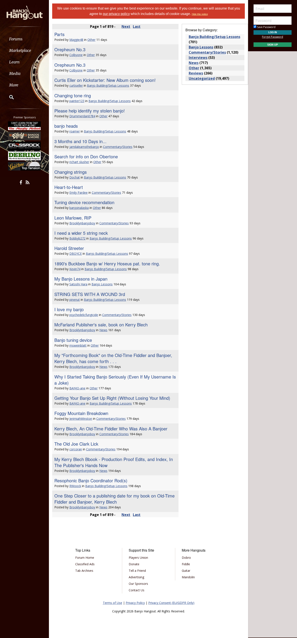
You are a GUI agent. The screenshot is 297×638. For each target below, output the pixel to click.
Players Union (138, 557)
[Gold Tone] (24, 166)
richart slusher (79, 162)
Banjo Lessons (102, 284)
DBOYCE (75, 253)
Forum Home (84, 557)
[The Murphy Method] (24, 126)
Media (14, 73)
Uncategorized (202, 78)
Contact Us (136, 590)
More (13, 85)
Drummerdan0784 (82, 116)
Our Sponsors (138, 584)
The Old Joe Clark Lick (76, 444)
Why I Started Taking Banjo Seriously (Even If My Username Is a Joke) (115, 380)
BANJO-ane (77, 388)
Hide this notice (200, 14)
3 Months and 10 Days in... (80, 141)
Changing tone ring (72, 95)
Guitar (186, 571)
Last (136, 26)
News (103, 330)
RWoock (75, 486)
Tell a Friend (137, 571)
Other (91, 40)
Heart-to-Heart (68, 187)
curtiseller (76, 85)
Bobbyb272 (77, 238)
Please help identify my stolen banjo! (89, 110)
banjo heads (66, 126)
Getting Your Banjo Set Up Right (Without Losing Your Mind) (112, 398)
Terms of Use (112, 603)
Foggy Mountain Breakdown (81, 413)
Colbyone (76, 55)
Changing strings (70, 172)
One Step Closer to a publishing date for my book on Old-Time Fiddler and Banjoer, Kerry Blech (114, 499)
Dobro (186, 557)
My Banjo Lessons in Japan (80, 279)
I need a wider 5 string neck (81, 233)
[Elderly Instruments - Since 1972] (24, 136)
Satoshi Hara (78, 284)
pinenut (74, 300)
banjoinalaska (79, 208)
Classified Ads (85, 564)
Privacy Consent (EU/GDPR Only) (171, 603)
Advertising (136, 577)
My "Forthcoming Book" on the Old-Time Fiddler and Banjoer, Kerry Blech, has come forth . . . (113, 358)
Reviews (196, 73)
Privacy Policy (135, 603)
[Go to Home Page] (25, 12)
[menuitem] (24, 39)
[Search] (8, 97)
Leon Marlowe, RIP (72, 218)
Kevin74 (74, 269)
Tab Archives (84, 571)
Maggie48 (76, 40)
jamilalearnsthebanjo (84, 147)
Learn (14, 62)
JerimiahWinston (80, 419)
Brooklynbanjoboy (82, 223)
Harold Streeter (69, 248)
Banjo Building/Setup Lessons (108, 85)
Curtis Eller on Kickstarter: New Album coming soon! (105, 80)
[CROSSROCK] (24, 146)
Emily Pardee (78, 192)
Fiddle (186, 564)
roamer (74, 131)
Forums (16, 38)
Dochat (74, 177)
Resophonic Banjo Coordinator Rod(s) (90, 480)
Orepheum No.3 (69, 49)
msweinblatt (78, 345)
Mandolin (188, 577)
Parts (59, 34)
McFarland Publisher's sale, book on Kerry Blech (101, 324)
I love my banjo (69, 309)
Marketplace (20, 50)
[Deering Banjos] (24, 156)
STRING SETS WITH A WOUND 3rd (89, 294)
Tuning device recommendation (84, 202)
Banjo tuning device (73, 340)
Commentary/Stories (117, 147)
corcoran (75, 449)
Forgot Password (272, 37)
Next (126, 26)
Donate (134, 564)
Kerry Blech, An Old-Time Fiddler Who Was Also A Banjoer (110, 428)
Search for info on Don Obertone (86, 156)
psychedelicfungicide (83, 315)
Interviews (198, 57)
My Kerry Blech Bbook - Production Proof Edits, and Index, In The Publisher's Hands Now (113, 462)
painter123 (76, 101)
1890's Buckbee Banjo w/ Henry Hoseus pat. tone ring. (107, 263)
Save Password (265, 27)
